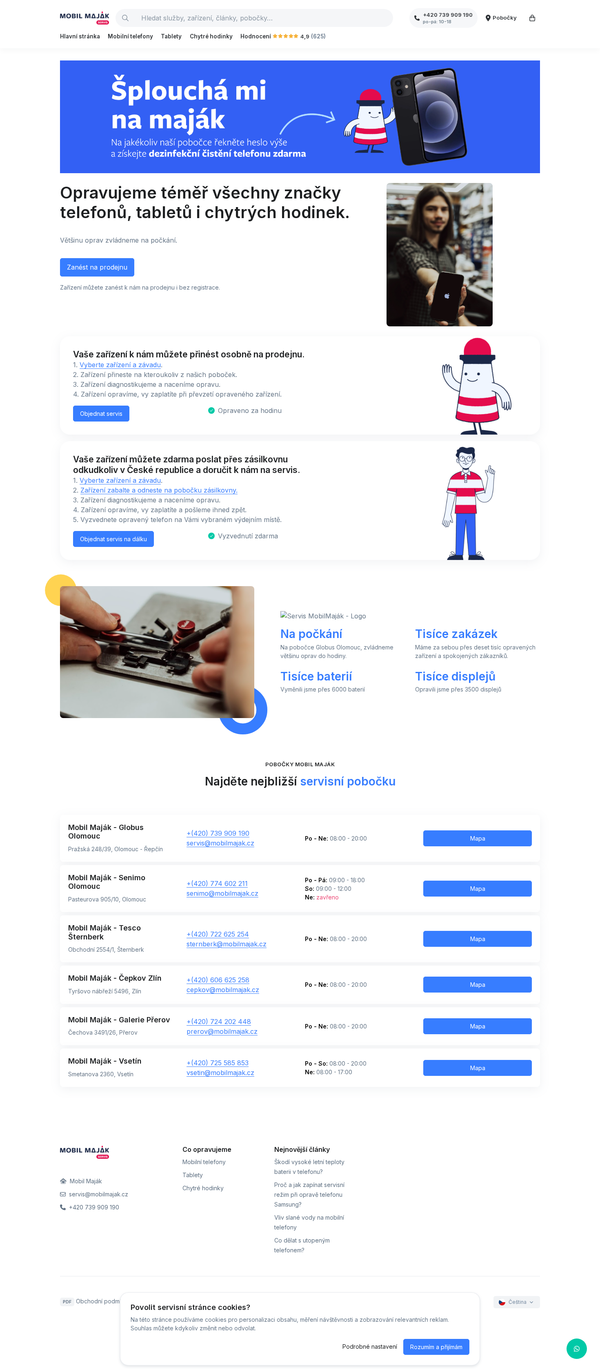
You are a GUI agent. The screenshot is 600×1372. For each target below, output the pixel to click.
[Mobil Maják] (84, 18)
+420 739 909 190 (93, 1207)
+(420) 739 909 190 (218, 833)
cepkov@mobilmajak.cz (223, 990)
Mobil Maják (85, 1181)
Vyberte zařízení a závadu (120, 365)
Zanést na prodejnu (97, 267)
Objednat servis (101, 413)
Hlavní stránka (80, 36)
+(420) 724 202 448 (219, 1021)
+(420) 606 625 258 (218, 980)
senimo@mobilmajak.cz (222, 893)
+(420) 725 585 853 (218, 1063)
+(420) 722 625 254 (218, 934)
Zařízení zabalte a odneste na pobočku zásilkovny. (159, 490)
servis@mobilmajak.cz (220, 843)
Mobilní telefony (130, 36)
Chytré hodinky (211, 36)
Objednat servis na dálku (113, 538)
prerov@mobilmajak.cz (222, 1031)
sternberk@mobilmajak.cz (227, 944)
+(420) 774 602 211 (217, 883)
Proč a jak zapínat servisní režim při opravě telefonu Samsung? (309, 1194)
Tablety (171, 36)
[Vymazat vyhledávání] (386, 18)
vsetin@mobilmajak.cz (220, 1073)
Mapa (477, 838)
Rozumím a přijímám (436, 1346)
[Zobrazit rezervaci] (532, 18)
